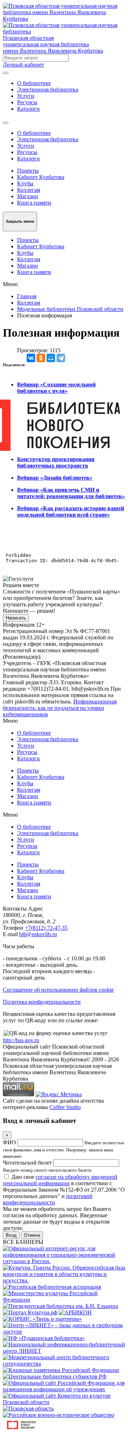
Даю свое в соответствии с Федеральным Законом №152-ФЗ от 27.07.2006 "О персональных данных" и (64, 1189)
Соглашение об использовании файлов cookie (58, 990)
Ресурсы (27, 102)
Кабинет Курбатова (40, 177)
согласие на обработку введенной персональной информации (60, 1180)
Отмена (32, 1235)
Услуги (25, 96)
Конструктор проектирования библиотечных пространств (56, 462)
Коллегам (28, 190)
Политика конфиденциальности (42, 1002)
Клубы (25, 183)
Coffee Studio (65, 1107)
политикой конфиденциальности (47, 1199)
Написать (16, 618)
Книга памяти (34, 203)
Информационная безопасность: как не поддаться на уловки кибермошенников (60, 707)
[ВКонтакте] (31, 358)
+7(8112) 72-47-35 (46, 928)
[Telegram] (61, 358)
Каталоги (28, 109)
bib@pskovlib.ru (38, 934)
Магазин (27, 196)
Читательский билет (27, 1163)
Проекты (28, 171)
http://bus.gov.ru (21, 1040)
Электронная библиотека (47, 89)
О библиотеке (34, 83)
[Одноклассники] (41, 358)
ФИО (9, 1142)
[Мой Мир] (51, 358)
